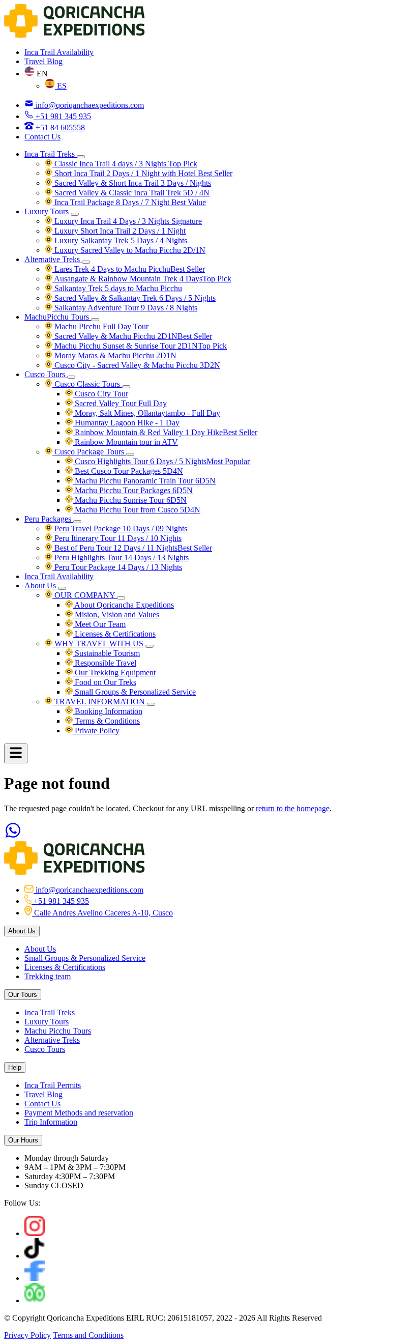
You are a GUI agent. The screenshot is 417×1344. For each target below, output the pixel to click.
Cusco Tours (45, 374)
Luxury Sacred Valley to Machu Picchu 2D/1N (128, 250)
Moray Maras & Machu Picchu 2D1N (114, 355)
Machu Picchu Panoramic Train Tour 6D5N (144, 480)
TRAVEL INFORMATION (99, 701)
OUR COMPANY (84, 595)
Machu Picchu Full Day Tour (100, 326)
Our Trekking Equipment (114, 672)
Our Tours (22, 994)
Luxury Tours (47, 211)
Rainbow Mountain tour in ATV (125, 442)
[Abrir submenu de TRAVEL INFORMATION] (151, 704)
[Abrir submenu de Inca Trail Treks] (81, 156)
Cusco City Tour (100, 393)
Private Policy (96, 730)
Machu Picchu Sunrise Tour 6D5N (130, 500)
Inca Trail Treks (50, 154)
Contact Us (42, 136)
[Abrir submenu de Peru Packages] (77, 521)
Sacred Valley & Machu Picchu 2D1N (132, 336)
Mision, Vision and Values (116, 614)
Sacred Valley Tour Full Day (120, 403)
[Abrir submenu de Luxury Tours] (75, 214)
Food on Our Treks (104, 682)
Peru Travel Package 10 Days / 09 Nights (119, 528)
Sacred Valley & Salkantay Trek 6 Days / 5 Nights (134, 298)
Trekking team (47, 976)
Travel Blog (43, 61)
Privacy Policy (27, 1335)
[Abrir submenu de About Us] (62, 588)
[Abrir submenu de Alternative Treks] (86, 262)
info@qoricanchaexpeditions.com (88, 889)
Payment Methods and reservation (78, 1112)
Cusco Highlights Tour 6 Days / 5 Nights (161, 461)
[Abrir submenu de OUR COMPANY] (121, 597)
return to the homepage (293, 808)
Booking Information (107, 711)
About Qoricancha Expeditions (123, 604)
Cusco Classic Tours (87, 384)
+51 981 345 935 (60, 901)
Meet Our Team (99, 624)
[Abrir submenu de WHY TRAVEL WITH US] (149, 646)
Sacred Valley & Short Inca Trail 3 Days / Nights (131, 183)
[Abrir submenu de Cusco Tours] (71, 377)
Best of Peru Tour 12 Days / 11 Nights (132, 548)
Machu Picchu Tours (57, 1030)
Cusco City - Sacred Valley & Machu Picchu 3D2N (136, 365)
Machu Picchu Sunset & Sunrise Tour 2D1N (139, 345)
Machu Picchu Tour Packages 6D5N (133, 490)
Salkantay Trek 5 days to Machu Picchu (117, 288)
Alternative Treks (53, 259)
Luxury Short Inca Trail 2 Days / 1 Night (119, 230)
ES (61, 85)
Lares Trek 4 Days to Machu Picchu (128, 269)
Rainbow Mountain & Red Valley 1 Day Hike (165, 432)
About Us (41, 585)
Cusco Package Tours (89, 451)
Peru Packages (48, 518)
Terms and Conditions (88, 1335)
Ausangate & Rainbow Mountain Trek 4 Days (141, 278)
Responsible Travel (104, 663)
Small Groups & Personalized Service (134, 692)
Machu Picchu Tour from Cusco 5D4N (136, 509)
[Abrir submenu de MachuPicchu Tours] (95, 319)
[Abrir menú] (15, 753)
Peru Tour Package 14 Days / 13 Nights (117, 567)
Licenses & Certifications (114, 634)
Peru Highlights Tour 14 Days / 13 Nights (120, 557)
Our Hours (23, 1140)
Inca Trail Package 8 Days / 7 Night (129, 202)
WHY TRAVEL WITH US (98, 643)
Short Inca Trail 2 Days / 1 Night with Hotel (142, 173)
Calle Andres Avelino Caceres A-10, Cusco (102, 912)
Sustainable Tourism (106, 653)
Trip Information (50, 1122)
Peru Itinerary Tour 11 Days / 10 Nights (117, 538)
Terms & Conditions (106, 721)
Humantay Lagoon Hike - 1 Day (126, 422)
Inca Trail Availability (59, 52)
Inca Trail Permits (52, 1085)
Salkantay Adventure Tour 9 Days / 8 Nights (124, 307)
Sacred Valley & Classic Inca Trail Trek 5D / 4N (131, 192)
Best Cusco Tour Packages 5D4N (128, 471)
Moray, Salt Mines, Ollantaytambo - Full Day (146, 413)
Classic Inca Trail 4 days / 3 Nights (124, 163)
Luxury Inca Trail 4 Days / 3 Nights (127, 221)
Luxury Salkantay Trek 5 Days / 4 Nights (119, 240)
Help (14, 1067)
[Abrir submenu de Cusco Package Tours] (130, 454)
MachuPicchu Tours (57, 316)
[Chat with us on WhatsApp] (13, 836)
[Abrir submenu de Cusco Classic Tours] (126, 386)
